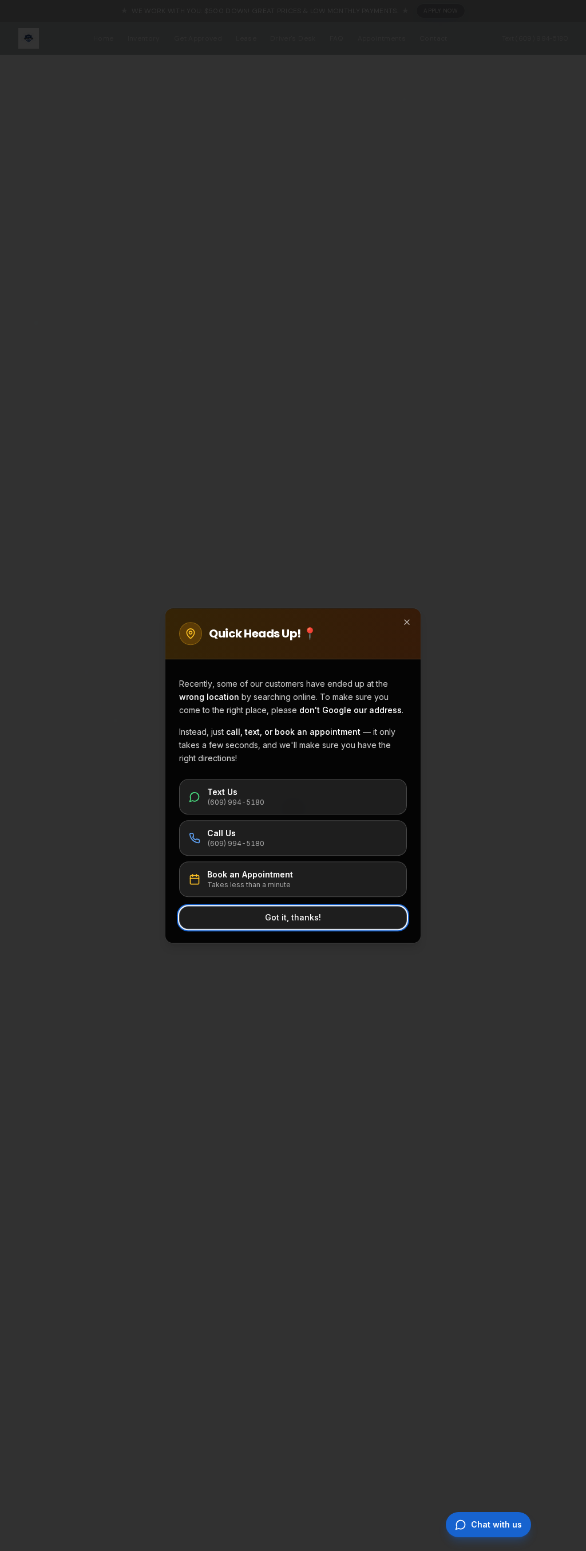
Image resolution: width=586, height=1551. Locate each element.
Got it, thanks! (293, 917)
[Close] (406, 622)
